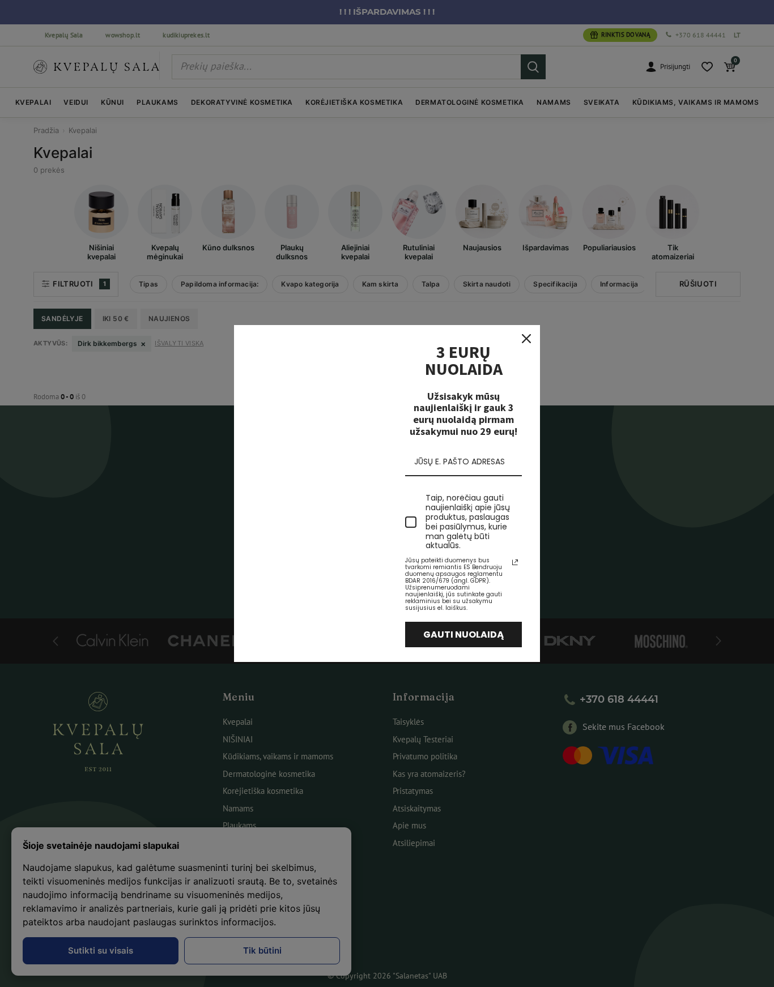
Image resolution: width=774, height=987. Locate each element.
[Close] (526, 338)
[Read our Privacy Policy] (515, 562)
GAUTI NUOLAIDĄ (463, 634)
